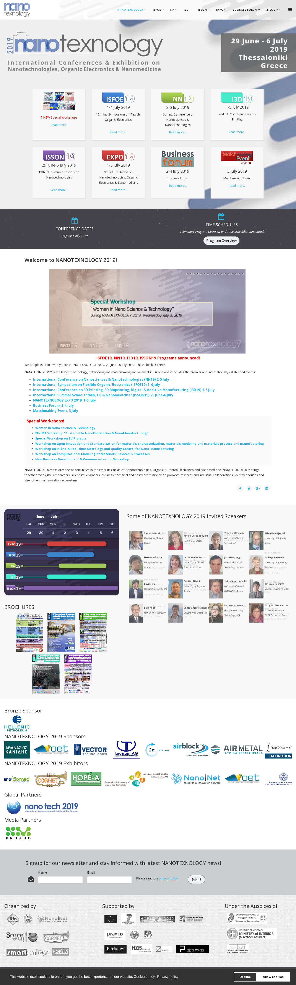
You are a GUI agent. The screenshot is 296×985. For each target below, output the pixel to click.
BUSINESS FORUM (245, 10)
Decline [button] (245, 976)
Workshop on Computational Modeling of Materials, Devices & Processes (92, 454)
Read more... (118, 132)
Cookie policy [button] (144, 976)
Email (91, 872)
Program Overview (221, 240)
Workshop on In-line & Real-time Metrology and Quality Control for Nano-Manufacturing (104, 449)
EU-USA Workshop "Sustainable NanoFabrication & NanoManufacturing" (91, 433)
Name (42, 872)
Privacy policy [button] (168, 976)
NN (172, 10)
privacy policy (168, 878)
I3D (186, 10)
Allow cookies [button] (273, 976)
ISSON (202, 10)
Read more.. (58, 125)
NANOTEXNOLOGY (130, 10)
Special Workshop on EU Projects (60, 438)
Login (274, 10)
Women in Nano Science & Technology (65, 428)
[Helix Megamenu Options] (290, 9)
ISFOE (157, 10)
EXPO (220, 10)
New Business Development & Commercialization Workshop (82, 459)
